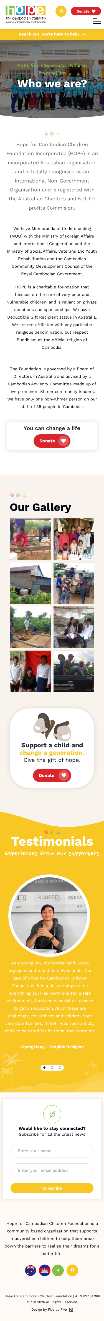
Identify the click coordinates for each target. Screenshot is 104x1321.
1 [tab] (44, 1067)
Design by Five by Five (49, 1309)
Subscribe (52, 1188)
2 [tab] (52, 1067)
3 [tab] (60, 1067)
